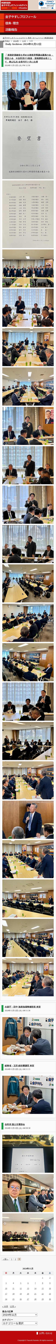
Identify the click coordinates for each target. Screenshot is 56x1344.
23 (50, 1294)
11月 (24, 41)
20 (28, 1294)
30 (50, 1299)
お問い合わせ (45, 1333)
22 (43, 1294)
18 (13, 1294)
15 (43, 1288)
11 (13, 1288)
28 (35, 1299)
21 (35, 1294)
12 (21, 1288)
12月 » (13, 1306)
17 (6, 1294)
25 (13, 1299)
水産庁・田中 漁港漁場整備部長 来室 (23, 1007)
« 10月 (5, 1306)
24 (6, 1299)
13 (28, 1288)
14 (35, 1288)
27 (28, 1299)
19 (21, 1294)
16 (50, 1288)
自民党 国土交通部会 (15, 1124)
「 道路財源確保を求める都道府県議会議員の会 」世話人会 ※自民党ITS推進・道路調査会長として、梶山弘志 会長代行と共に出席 (29, 58)
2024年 (16, 41)
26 (21, 1299)
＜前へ (5, 1259)
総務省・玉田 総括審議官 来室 (19, 1065)
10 (6, 1288)
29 (43, 1299)
